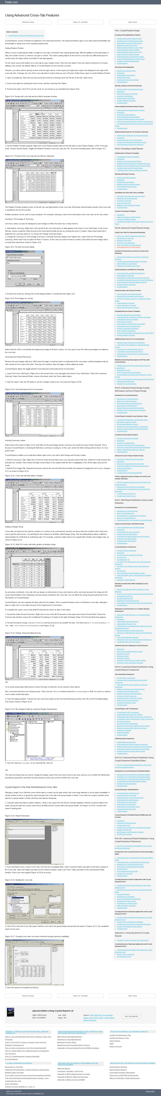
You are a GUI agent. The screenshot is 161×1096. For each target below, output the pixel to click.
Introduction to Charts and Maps (127, 198)
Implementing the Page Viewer (127, 802)
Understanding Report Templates (127, 319)
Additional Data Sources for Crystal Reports (131, 343)
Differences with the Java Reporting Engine (131, 689)
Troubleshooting (122, 63)
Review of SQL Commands (125, 954)
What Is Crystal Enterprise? (125, 513)
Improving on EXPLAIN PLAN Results (124, 1075)
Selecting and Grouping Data (126, 71)
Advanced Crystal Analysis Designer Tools (130, 464)
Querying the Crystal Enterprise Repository (130, 867)
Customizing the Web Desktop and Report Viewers (133, 536)
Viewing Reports (122, 869)
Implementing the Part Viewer (126, 804)
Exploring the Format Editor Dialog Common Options (134, 166)
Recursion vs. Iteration (14, 1067)
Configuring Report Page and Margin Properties (132, 170)
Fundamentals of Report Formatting (128, 157)
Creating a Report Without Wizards (128, 61)
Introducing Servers (123, 658)
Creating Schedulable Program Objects (129, 926)
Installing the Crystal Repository (127, 406)
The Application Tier (123, 560)
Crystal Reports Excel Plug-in (126, 493)
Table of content (80, 22)
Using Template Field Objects (126, 331)
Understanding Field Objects (126, 75)
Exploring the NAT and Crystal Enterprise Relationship (134, 640)
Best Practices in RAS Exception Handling (130, 832)
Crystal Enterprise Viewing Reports (128, 793)
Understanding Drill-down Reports (128, 80)
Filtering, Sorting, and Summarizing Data (130, 89)
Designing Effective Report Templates (129, 315)
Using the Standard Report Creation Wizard (131, 59)
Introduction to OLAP (123, 370)
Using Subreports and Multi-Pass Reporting (131, 273)
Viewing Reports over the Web (126, 795)
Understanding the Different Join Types (129, 52)
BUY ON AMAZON (131, 1016)
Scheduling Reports (123, 894)
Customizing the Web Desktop (126, 541)
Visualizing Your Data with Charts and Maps (131, 196)
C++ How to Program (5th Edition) (19, 1063)
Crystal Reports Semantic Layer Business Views (132, 420)
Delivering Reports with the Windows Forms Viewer (133, 726)
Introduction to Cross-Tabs (125, 238)
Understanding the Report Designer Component (132, 744)
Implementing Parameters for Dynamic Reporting (132, 135)
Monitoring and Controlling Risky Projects (73, 1045)
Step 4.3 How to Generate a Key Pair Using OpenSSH (25, 1048)
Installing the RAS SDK (124, 830)
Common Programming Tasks (126, 703)
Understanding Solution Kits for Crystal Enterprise (133, 354)
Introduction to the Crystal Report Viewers (130, 798)
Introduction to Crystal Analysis (126, 384)
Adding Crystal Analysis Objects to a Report (131, 450)
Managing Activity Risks (66, 1042)
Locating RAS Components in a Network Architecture (134, 827)
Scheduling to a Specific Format (127, 903)
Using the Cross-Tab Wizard (126, 243)
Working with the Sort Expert (126, 98)
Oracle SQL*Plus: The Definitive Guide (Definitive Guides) (132, 1063)
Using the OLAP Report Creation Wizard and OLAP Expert (135, 379)
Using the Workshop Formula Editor (128, 117)
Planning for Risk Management (69, 1039)
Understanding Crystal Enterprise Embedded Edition (134, 779)
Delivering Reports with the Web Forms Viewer (132, 728)
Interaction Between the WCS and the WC (130, 630)
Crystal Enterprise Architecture (126, 550)
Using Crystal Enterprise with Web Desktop (130, 527)
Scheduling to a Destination (126, 897)
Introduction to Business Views (126, 422)
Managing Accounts (123, 654)
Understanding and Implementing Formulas (131, 110)
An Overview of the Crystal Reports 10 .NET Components (135, 719)
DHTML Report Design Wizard (126, 784)
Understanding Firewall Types (126, 624)
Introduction (120, 73)
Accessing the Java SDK (125, 873)
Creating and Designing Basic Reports (129, 38)
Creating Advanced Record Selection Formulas (132, 261)
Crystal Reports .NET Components (128, 712)
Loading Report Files (123, 825)
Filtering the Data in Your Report (127, 94)
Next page (133, 22)
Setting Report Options (124, 468)
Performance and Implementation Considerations (132, 427)
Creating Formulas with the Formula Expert (130, 119)
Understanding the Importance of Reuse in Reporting (134, 317)
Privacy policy (150, 1091)
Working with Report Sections (126, 178)
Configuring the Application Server (128, 691)
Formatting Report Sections (125, 182)
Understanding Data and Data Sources (129, 43)
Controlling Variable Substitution (122, 1072)
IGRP (112, 1044)
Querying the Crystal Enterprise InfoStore (130, 922)
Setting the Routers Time (119, 1038)
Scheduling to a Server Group (126, 901)
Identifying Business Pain (125, 598)
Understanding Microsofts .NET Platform (129, 714)
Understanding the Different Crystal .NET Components (134, 717)
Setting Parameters (123, 732)
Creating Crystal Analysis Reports (127, 438)
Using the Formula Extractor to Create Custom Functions (135, 121)
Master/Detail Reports (118, 1070)
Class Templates (11, 1084)
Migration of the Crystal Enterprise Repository (131, 410)
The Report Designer (123, 721)
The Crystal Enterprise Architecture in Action (131, 573)
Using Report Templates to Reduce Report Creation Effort (135, 333)
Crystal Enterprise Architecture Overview (130, 555)
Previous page (28, 22)
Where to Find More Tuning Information (125, 1078)
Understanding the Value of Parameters (129, 140)
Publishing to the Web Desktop (127, 539)
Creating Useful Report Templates (128, 328)
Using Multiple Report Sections (127, 187)
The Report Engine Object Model (127, 724)
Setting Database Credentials (126, 905)
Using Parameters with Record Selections (130, 144)
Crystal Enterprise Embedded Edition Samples (132, 781)
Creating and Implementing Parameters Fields (131, 142)
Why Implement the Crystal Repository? (129, 403)
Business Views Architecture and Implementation (132, 429)
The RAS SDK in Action (124, 834)
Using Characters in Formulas (126, 305)
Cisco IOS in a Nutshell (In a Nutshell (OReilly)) (129, 1031)
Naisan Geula (88, 1018)
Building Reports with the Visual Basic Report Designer (134, 747)
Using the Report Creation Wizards (128, 54)
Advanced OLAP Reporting (125, 381)
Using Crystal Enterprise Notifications (129, 899)
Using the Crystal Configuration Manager (130, 663)
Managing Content (123, 656)
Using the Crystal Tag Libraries (127, 696)
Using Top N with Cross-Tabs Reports (129, 245)
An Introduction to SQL (124, 956)
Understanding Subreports (125, 275)
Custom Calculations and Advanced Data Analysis (133, 466)
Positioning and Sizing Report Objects (129, 161)
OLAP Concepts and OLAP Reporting (129, 372)
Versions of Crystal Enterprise (126, 518)
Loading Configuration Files (120, 1035)
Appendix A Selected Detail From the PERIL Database (78, 1048)
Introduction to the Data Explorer (127, 45)
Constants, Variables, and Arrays (70, 1071)
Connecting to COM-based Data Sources (130, 349)
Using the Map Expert (124, 203)
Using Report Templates (124, 322)
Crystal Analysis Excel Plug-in (126, 496)
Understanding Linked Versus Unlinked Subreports (133, 278)
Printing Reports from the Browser (127, 700)
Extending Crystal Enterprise (126, 580)
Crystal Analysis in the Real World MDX (129, 473)
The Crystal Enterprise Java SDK (127, 871)
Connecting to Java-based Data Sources (130, 351)
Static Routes (115, 1041)
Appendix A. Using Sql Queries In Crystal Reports (132, 940)
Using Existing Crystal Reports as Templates (131, 324)
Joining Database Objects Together (128, 50)
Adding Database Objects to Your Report (130, 48)
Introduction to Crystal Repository (127, 399)
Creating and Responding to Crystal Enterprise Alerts (134, 924)
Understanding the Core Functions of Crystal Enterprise (134, 520)
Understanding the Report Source (127, 800)
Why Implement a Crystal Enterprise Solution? (131, 516)
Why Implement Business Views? (127, 424)
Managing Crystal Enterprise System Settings (131, 660)
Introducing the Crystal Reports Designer (130, 41)
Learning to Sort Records (125, 96)
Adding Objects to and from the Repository (130, 408)
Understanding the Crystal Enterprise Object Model (133, 862)
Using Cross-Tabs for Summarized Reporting (131, 236)
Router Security (116, 1046)
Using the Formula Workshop (126, 115)
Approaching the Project (124, 596)
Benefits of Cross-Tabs (124, 240)
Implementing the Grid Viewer (126, 809)
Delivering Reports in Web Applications (129, 694)
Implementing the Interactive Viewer (128, 807)
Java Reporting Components (126, 678)
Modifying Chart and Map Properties (128, 205)
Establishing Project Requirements (128, 601)
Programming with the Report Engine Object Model (133, 749)
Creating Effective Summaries (126, 101)
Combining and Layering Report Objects (130, 168)
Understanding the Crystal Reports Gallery (130, 57)
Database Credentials (124, 730)
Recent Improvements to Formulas (128, 308)
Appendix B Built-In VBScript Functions (72, 1077)
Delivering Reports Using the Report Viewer (131, 751)
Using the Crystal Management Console (129, 651)
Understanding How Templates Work (128, 326)
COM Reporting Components (126, 742)
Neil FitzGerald (95, 1015)
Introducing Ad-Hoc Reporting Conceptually (131, 487)
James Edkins (109, 1018)
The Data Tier (121, 571)
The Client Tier (121, 557)
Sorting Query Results (118, 1067)
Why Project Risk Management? (69, 1037)
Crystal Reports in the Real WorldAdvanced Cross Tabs (26, 35)
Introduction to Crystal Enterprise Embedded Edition (133, 775)
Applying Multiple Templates (126, 335)
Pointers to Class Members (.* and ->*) (20, 1087)
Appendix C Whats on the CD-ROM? (71, 1080)
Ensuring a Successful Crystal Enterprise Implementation (135, 594)
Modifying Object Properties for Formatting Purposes (133, 163)
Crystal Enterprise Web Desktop (127, 534)
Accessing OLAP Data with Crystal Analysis (130, 445)
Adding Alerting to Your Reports (127, 264)
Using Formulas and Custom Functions (129, 294)
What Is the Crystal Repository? (127, 401)
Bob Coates (99, 1018)
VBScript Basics (63, 1068)
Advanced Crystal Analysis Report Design (130, 459)
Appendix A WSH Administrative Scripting (73, 1074)
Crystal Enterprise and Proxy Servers (128, 642)
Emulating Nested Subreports (126, 284)
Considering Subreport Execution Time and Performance (135, 280)
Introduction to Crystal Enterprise (127, 511)
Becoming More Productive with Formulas (130, 296)
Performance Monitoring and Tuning (128, 266)
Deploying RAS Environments (126, 823)
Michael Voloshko (89, 1020)
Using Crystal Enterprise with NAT (127, 637)
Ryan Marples (107, 1015)
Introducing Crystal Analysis (126, 443)
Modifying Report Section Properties (128, 184)
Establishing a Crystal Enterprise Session (130, 864)
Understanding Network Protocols (127, 621)
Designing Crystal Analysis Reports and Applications (133, 447)
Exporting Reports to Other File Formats (129, 698)
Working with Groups (123, 77)
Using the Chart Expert (124, 201)
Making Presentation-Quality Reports (128, 217)
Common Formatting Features (126, 219)
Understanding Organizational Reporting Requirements (134, 603)
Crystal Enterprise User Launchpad (128, 532)
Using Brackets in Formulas (125, 303)
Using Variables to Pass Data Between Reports (132, 282)
